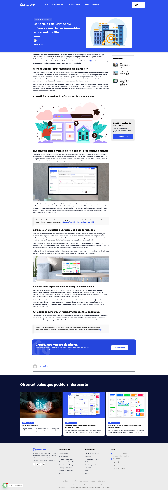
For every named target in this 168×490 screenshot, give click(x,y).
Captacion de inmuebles (67, 462)
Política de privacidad (92, 459)
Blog (86, 470)
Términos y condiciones (92, 465)
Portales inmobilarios (66, 459)
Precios (61, 473)
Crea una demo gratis (92, 453)
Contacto (88, 467)
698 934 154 (116, 459)
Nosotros (88, 456)
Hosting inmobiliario (65, 467)
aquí (100, 330)
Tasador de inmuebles (66, 470)
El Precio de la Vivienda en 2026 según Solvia (125, 65)
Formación (45, 19)
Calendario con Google (66, 465)
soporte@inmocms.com (120, 462)
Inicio (37, 19)
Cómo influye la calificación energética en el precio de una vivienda (124, 83)
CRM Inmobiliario (27, 423)
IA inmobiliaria (63, 456)
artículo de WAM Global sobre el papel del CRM (78, 222)
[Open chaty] (4, 485)
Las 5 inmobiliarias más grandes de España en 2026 (125, 73)
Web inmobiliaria (64, 453)
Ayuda (87, 473)
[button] (138, 5)
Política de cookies (91, 462)
